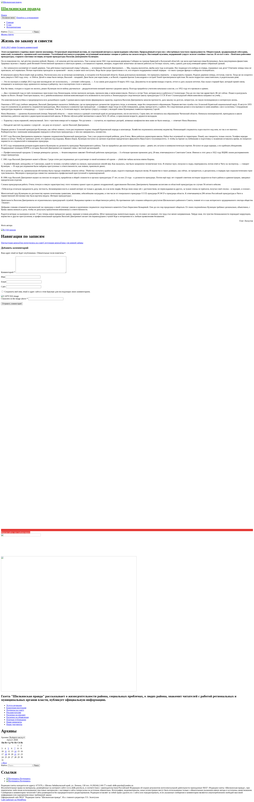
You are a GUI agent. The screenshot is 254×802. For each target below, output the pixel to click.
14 (15, 751)
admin (13, 47)
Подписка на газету (15, 710)
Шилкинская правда (20, 8)
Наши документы (14, 724)
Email (3, 282)
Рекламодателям (13, 712)
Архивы (4, 737)
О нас (9, 25)
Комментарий (8, 272)
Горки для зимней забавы (63, 243)
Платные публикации (16, 720)
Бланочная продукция (16, 708)
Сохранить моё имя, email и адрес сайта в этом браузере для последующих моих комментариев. (47, 292)
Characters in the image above (14, 299)
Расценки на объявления (17, 717)
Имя (3, 277)
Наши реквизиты (14, 722)
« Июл (4, 763)
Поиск (4, 15)
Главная (9, 22)
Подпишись (24, 778)
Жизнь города (7, 34)
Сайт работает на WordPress (13, 800)
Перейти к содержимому (27, 18)
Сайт (3, 287)
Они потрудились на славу (22, 243)
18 (6, 754)
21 (15, 754)
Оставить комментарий (27, 47)
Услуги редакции (14, 705)
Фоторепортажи (13, 27)
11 (6, 751)
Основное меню (8, 18)
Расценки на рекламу (16, 715)
